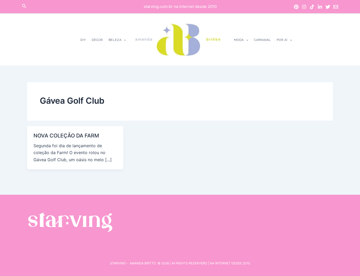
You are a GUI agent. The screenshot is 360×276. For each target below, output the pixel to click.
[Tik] (312, 6)
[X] (327, 6)
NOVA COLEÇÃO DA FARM (66, 135)
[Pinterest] (296, 6)
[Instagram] (304, 6)
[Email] (335, 6)
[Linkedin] (320, 6)
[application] (123, 40)
